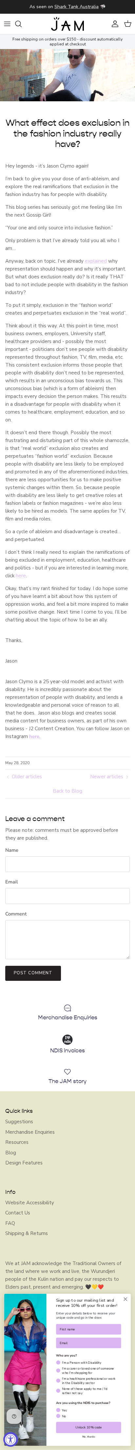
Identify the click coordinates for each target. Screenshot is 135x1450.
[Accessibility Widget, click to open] (10, 1439)
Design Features (24, 1163)
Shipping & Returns (26, 1233)
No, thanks (88, 1437)
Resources (17, 1142)
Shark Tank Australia (76, 7)
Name (11, 850)
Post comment (33, 973)
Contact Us (17, 1213)
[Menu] (7, 24)
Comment (16, 914)
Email (11, 882)
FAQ (10, 1223)
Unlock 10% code (88, 1427)
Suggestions (19, 1121)
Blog (10, 1152)
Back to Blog (67, 791)
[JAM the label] (67, 24)
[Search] (21, 24)
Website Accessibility (29, 1202)
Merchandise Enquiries (30, 1132)
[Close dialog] (125, 1299)
